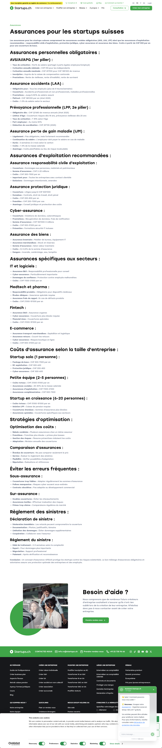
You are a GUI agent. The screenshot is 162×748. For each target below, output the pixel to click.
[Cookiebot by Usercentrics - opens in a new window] (14, 743)
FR (137, 3)
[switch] (63, 743)
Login (150, 3)
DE (133, 3)
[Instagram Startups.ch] (130, 651)
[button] (44, 8)
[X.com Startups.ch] (150, 651)
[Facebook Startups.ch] (146, 651)
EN (144, 3)
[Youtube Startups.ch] (142, 651)
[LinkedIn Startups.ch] (138, 651)
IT (140, 3)
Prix (102, 8)
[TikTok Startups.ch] (134, 651)
